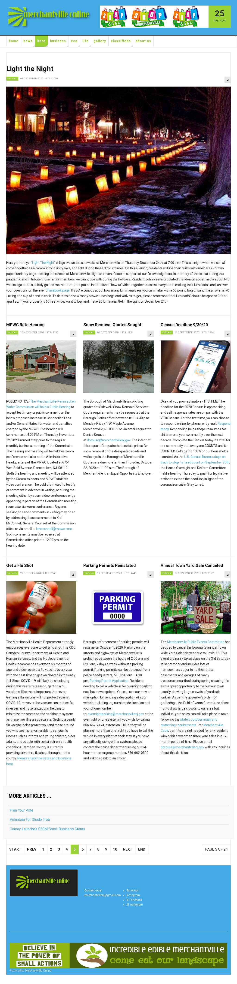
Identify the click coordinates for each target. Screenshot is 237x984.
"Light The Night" (43, 263)
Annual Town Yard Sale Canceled (192, 565)
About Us (143, 41)
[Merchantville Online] (49, 18)
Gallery (100, 41)
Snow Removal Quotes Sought (112, 324)
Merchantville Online (38, 970)
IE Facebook (134, 900)
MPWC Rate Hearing (25, 324)
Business (58, 41)
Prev (31, 849)
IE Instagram (135, 904)
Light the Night (29, 69)
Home (14, 41)
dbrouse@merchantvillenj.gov (108, 440)
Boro (41, 41)
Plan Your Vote (21, 810)
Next (127, 849)
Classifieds (121, 41)
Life (85, 41)
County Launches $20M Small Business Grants (47, 829)
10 (115, 849)
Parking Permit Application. (109, 681)
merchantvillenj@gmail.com (102, 895)
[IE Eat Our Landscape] (118, 955)
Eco (74, 41)
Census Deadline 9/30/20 (184, 324)
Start (15, 849)
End (141, 849)
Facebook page (58, 290)
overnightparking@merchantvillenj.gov (116, 714)
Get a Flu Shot (19, 565)
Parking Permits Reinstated (109, 565)
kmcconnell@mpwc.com (54, 529)
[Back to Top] (4, 979)
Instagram (133, 895)
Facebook (133, 890)
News (28, 41)
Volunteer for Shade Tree (30, 819)
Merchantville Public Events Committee (196, 642)
